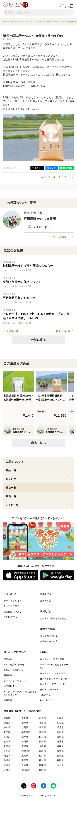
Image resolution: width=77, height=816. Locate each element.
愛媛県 (24, 760)
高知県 (42, 760)
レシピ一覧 (12, 504)
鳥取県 (42, 751)
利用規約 (8, 675)
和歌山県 (25, 751)
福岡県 (60, 760)
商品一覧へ (38, 442)
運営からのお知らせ (14, 670)
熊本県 (42, 765)
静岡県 (24, 741)
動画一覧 (11, 496)
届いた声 (11, 478)
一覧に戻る (38, 339)
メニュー (71, 7)
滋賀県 (7, 746)
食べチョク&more (49, 689)
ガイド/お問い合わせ (14, 664)
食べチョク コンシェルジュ (53, 673)
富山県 (60, 732)
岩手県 (42, 718)
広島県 (24, 755)
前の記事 (12, 331)
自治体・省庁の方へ (50, 641)
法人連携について (49, 636)
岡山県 (7, 755)
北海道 (7, 718)
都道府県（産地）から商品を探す (23, 710)
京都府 (24, 746)
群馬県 (24, 727)
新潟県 (42, 732)
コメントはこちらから (56, 176)
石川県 (7, 737)
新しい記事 (63, 331)
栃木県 (7, 727)
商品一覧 (11, 470)
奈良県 (7, 751)
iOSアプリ (45, 695)
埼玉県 (42, 727)
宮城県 (60, 718)
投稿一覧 (11, 487)
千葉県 (60, 727)
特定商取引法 (10, 686)
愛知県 (42, 741)
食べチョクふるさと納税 (52, 659)
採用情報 (8, 700)
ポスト (37, 168)
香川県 (7, 760)
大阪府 (42, 746)
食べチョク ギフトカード (52, 684)
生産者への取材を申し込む (53, 618)
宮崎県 (7, 769)
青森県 (24, 718)
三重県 (60, 741)
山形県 (24, 723)
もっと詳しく (62, 237)
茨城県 (60, 723)
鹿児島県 (25, 769)
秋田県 (7, 723)
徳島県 (60, 755)
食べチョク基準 (11, 606)
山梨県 (42, 737)
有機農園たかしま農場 (40, 218)
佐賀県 (7, 765)
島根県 (60, 751)
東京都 (7, 732)
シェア (53, 168)
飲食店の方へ (10, 617)
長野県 (60, 737)
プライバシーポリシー (15, 681)
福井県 (24, 737)
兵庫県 (60, 746)
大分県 (60, 765)
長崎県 (24, 765)
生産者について (15, 461)
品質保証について (12, 611)
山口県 (42, 755)
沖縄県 (42, 769)
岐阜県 (7, 741)
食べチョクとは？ (12, 601)
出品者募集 (45, 601)
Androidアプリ (47, 700)
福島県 (42, 723)
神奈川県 (25, 732)
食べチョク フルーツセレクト (54, 678)
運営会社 (8, 659)
